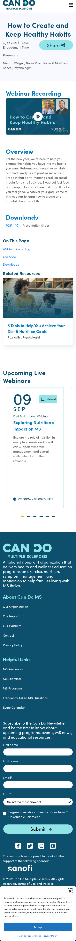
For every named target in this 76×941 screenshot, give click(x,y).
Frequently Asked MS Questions (25, 698)
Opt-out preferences (30, 935)
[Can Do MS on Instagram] (41, 846)
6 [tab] (53, 516)
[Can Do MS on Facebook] (18, 846)
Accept (38, 927)
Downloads (11, 264)
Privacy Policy (50, 935)
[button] (70, 891)
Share (53, 45)
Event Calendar (14, 707)
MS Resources (13, 669)
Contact (8, 635)
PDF (9, 225)
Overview (9, 257)
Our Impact (11, 616)
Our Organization (15, 606)
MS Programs (12, 688)
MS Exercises (12, 679)
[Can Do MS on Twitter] (30, 846)
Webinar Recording (16, 249)
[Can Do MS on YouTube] (53, 846)
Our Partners (12, 626)
